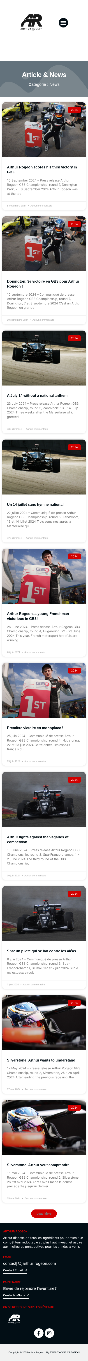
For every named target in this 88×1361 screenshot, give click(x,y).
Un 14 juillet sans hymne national (35, 504)
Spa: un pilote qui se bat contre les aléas (41, 951)
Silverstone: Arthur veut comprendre (38, 1165)
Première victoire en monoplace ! (35, 728)
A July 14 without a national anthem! (38, 395)
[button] (63, 22)
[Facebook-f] (39, 1333)
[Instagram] (49, 1333)
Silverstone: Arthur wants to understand (41, 1060)
